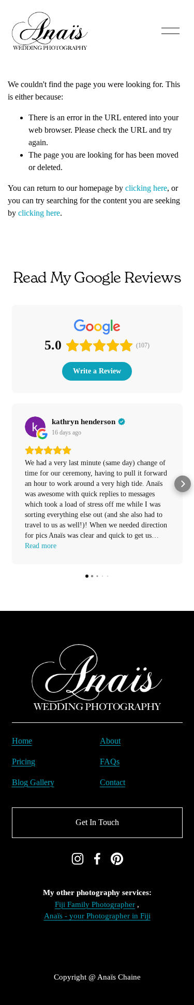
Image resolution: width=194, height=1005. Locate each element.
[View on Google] (35, 426)
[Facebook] (97, 859)
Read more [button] (40, 546)
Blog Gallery (33, 782)
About (110, 740)
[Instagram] (77, 859)
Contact (112, 782)
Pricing (23, 761)
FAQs (110, 761)
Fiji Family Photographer (95, 904)
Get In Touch (97, 822)
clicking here (146, 188)
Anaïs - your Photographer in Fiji (97, 916)
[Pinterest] (117, 859)
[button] (12, 484)
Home (22, 740)
